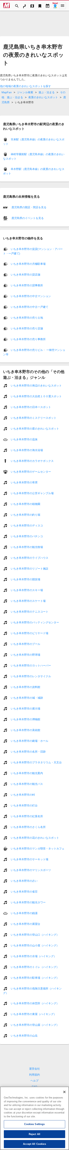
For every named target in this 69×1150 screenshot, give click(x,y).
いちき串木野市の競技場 (25, 579)
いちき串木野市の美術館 (25, 730)
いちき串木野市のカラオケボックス (32, 460)
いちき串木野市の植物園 (25, 503)
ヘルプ (34, 1080)
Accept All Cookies (34, 1144)
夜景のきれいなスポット (43, 97)
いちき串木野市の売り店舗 (27, 328)
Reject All (34, 1134)
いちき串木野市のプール (25, 643)
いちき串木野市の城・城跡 (27, 697)
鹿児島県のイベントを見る (27, 217)
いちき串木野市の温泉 (24, 439)
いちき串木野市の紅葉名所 (27, 816)
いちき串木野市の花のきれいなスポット (35, 837)
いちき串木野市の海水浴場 (27, 450)
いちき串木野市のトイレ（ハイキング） (35, 966)
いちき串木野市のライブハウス (29, 557)
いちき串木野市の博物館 (25, 719)
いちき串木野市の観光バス (27, 783)
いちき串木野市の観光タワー (28, 902)
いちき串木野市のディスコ (27, 525)
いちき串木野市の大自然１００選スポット (36, 396)
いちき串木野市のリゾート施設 (29, 568)
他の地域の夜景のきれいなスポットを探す (25, 86)
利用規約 (34, 1074)
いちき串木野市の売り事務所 (28, 339)
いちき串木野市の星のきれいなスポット (35, 428)
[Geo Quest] (55, 5)
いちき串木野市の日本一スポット (31, 407)
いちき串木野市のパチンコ (27, 536)
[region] (34, 1118)
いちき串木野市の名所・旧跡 (28, 751)
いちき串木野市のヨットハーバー (31, 665)
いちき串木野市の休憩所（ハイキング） (35, 1003)
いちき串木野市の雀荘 (24, 891)
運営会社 (34, 1068)
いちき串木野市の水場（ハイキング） (33, 956)
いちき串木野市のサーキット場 (29, 859)
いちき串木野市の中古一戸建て (29, 306)
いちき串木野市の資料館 (25, 687)
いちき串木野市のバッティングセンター (35, 622)
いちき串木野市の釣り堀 (25, 514)
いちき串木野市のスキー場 (27, 590)
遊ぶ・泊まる (47, 92)
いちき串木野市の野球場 (25, 654)
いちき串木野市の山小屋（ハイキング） (35, 945)
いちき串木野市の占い (24, 880)
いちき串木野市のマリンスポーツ (31, 870)
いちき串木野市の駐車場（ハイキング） (35, 977)
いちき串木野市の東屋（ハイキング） (33, 1014)
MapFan (7, 92)
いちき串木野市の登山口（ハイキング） (35, 934)
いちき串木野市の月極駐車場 (28, 263)
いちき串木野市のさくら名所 (28, 827)
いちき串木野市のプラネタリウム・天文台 (36, 762)
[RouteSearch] (24, 5)
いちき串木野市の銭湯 (24, 913)
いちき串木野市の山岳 (24, 1035)
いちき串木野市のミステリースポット (33, 417)
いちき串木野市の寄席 (24, 482)
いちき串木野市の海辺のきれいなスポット (36, 385)
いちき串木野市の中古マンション (31, 296)
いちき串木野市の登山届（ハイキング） (35, 1024)
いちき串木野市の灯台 (24, 805)
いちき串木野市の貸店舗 (25, 274)
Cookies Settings (34, 1124)
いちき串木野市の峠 (23, 794)
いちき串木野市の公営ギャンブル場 (32, 493)
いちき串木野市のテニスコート (29, 611)
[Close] (64, 1092)
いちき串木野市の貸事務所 (27, 285)
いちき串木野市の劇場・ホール (29, 740)
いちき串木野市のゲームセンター (31, 471)
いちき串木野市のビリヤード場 (29, 633)
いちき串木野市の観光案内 (27, 773)
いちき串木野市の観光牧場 (27, 547)
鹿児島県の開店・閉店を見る (28, 207)
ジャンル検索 (25, 92)
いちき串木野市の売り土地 (27, 317)
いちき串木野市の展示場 (25, 708)
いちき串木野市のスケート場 (28, 600)
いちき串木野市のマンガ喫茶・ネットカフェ (37, 848)
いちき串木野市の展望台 (25, 923)
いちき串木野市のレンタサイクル (31, 676)
